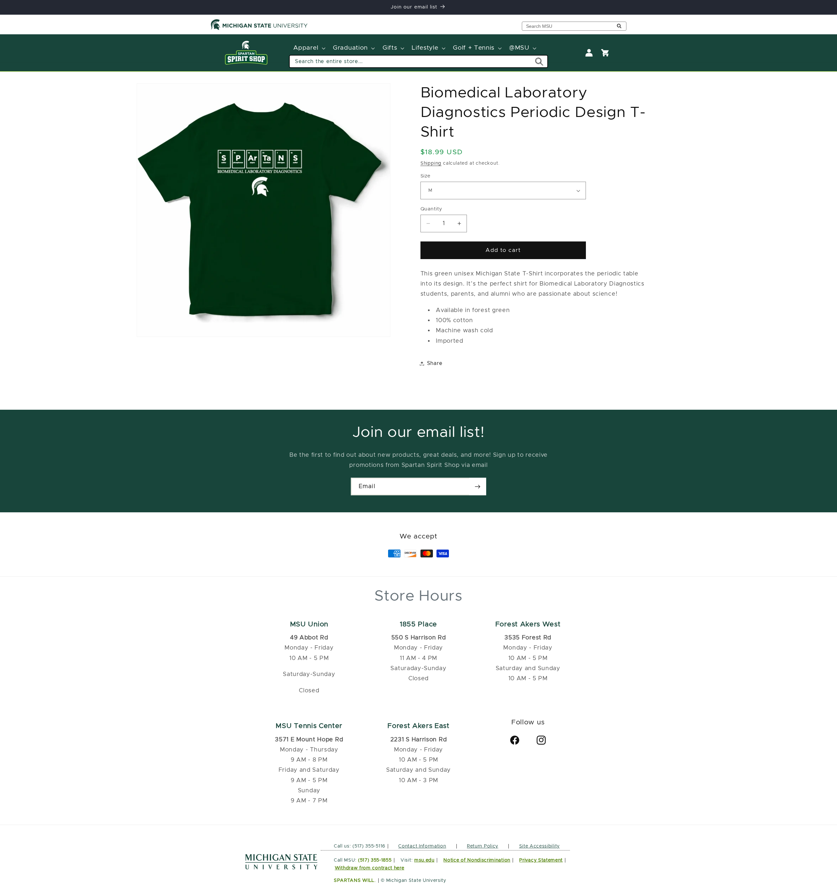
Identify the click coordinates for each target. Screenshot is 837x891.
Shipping (430, 163)
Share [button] (434, 363)
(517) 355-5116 (368, 846)
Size (425, 175)
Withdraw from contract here (369, 868)
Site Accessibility (539, 846)
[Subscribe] (477, 486)
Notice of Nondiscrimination (476, 860)
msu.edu (424, 860)
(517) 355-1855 (375, 860)
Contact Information (422, 846)
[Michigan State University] (259, 29)
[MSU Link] (281, 868)
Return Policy (482, 846)
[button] (309, 48)
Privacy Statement (541, 860)
